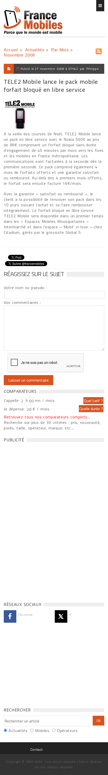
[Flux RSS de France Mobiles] (99, 50)
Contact (36, 749)
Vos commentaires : (22, 302)
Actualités (34, 50)
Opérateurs (67, 730)
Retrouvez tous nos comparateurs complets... (47, 417)
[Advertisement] (41, 521)
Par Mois (60, 50)
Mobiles (42, 730)
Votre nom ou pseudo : (25, 287)
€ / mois (41, 409)
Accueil (11, 50)
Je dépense (15, 409)
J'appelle (11, 400)
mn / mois (45, 400)
